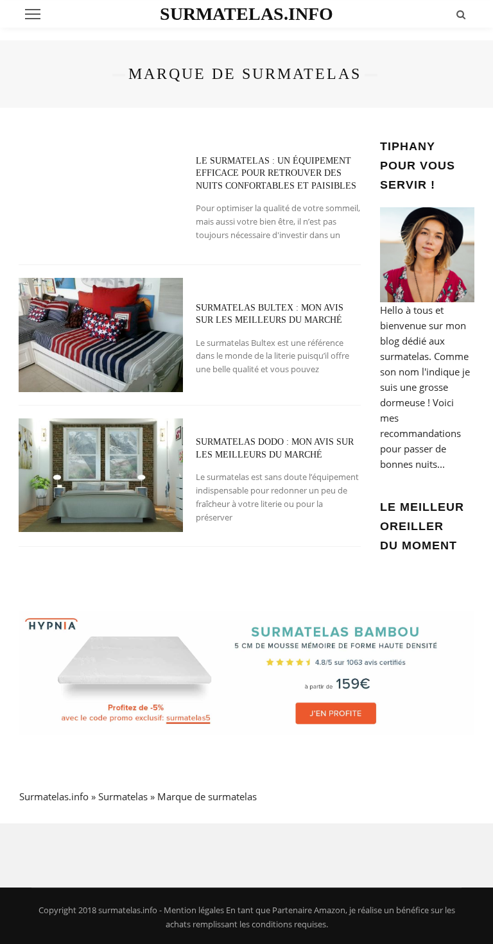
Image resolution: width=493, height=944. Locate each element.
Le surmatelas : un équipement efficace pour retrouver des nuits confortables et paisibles (276, 173)
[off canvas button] (32, 14)
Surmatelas (123, 796)
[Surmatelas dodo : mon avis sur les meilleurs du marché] (101, 474)
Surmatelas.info (246, 14)
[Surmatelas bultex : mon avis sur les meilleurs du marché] (101, 333)
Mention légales (194, 910)
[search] (460, 14)
